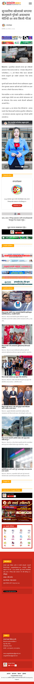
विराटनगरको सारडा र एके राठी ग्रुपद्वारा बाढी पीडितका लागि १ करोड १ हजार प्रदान (16, 408)
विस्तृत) (5, 574)
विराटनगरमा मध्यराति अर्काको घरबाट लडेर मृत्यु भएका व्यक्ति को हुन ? (16, 439)
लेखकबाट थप (17, 205)
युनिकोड (24, 674)
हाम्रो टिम (8, 674)
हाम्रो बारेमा (14, 674)
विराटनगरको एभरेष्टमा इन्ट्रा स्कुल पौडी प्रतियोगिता (14, 377)
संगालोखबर (9, 25)
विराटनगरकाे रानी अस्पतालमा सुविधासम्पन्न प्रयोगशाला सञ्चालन (16, 347)
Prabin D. (17, 679)
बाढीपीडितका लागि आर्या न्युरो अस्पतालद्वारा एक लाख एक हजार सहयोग (17, 470)
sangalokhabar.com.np (16, 676)
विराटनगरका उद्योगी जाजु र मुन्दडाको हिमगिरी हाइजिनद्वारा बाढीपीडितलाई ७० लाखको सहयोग (17, 313)
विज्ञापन (19, 674)
